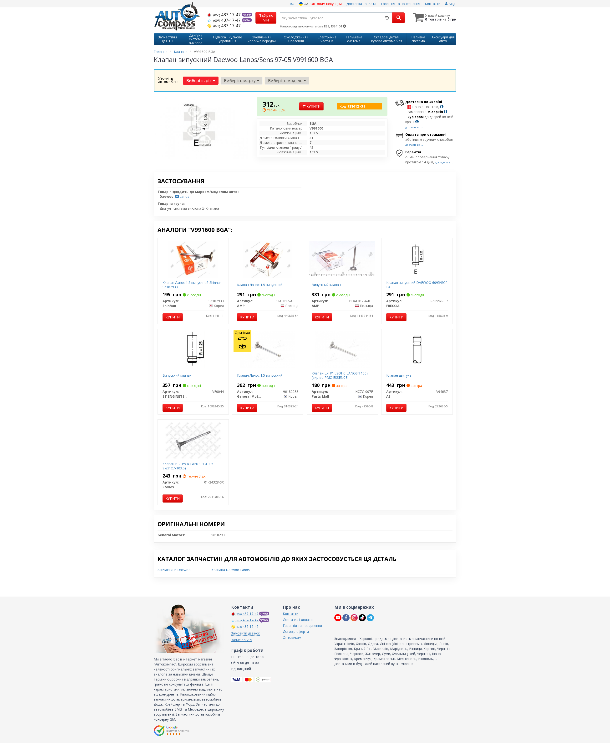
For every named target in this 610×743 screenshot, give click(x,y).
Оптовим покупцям (326, 3)
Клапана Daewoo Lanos (230, 569)
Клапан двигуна (399, 375)
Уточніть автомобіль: (168, 80)
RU (292, 3)
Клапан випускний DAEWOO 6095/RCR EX (416, 284)
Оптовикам (292, 637)
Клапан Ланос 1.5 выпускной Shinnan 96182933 (192, 284)
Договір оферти (296, 631)
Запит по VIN (241, 640)
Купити (312, 106)
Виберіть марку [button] (240, 80)
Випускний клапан (326, 284)
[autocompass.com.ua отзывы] (172, 730)
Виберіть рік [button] (199, 80)
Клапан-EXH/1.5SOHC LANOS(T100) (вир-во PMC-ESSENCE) (340, 375)
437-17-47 (227, 14)
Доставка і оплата (361, 3)
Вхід (451, 3)
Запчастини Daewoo (174, 569)
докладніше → (414, 127)
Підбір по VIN (266, 17)
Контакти (432, 3)
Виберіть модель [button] (285, 80)
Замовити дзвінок (245, 633)
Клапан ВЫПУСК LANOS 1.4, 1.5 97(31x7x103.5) (188, 466)
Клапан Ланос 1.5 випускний (259, 284)
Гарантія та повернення (400, 3)
